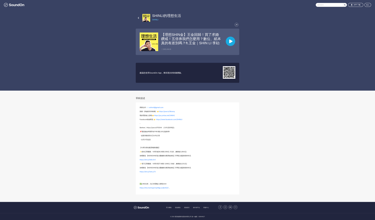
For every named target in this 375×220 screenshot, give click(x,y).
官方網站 (169, 207)
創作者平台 (196, 207)
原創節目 (187, 207)
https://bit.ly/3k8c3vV (148, 160)
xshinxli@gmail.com (156, 107)
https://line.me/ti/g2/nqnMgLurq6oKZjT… (155, 188)
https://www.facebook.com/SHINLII (169, 119)
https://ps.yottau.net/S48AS (164, 115)
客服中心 (206, 207)
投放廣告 (178, 207)
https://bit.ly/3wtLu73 (148, 172)
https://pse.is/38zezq (167, 111)
